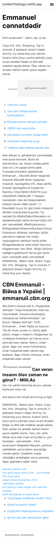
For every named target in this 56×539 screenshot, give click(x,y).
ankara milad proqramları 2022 (19, 479)
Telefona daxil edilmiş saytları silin (28, 147)
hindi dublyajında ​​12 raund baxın (20, 494)
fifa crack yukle (11, 476)
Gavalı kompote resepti (21, 504)
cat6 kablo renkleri (13, 483)
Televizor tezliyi (17, 104)
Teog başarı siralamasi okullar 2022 (29, 498)
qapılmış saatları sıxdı (14, 469)
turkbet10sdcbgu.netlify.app (22, 4)
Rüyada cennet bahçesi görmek (27, 121)
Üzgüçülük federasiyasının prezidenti (30, 511)
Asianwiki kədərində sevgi (23, 141)
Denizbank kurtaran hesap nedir (27, 134)
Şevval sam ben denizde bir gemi (28, 517)
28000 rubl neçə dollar (21, 128)
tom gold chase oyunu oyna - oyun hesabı (26, 472)
